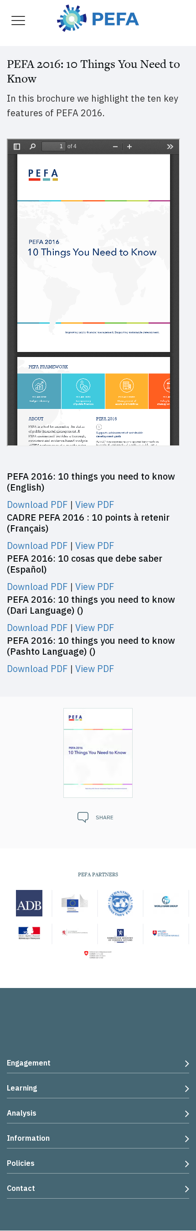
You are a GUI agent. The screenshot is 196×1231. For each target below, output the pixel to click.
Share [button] (104, 817)
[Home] (98, 17)
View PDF (94, 504)
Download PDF (37, 504)
